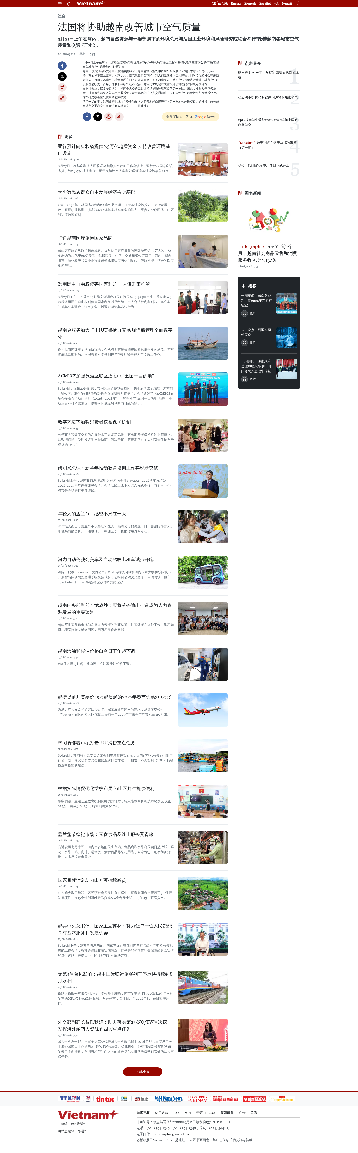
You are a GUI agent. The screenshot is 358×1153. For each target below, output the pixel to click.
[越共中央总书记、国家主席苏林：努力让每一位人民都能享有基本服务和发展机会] (203, 939)
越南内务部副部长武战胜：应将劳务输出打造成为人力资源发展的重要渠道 (115, 609)
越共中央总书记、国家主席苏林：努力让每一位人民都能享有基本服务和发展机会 (115, 929)
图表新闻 (253, 193)
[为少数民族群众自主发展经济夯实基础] (203, 205)
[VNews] (88, 1098)
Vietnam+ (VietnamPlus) (90, 3)
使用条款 (161, 1113)
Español (265, 3)
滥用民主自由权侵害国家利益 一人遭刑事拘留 (104, 284)
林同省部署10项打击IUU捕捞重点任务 (96, 742)
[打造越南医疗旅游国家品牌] (203, 251)
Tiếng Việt (220, 3)
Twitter (62, 76)
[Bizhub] (142, 1098)
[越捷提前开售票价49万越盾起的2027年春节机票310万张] (203, 710)
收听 (253, 313)
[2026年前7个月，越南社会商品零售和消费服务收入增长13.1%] (269, 220)
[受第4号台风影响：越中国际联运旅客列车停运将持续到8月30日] (203, 987)
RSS (176, 1113)
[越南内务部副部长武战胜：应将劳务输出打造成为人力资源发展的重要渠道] (203, 618)
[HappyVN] (282, 1098)
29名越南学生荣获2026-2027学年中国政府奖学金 (268, 122)
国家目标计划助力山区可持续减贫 (92, 880)
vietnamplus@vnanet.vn (171, 1134)
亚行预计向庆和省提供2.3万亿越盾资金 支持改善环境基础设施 (114, 150)
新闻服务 (227, 1113)
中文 (276, 3)
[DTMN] (225, 1098)
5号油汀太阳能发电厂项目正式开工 (263, 165)
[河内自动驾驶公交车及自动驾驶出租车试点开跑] (203, 572)
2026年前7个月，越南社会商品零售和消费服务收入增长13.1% (267, 253)
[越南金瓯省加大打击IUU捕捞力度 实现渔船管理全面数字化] (203, 343)
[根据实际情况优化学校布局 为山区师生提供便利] (203, 801)
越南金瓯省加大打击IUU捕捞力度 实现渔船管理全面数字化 (115, 333)
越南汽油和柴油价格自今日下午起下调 (96, 651)
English (236, 3)
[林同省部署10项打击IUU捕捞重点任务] (203, 755)
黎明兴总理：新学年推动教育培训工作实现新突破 (108, 467)
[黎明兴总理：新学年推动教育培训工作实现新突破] (203, 481)
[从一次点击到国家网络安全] (286, 337)
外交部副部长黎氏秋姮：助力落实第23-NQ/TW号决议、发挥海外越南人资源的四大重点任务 (115, 1026)
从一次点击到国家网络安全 (256, 332)
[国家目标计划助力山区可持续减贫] (203, 893)
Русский (287, 3)
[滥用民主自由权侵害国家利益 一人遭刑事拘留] (203, 297)
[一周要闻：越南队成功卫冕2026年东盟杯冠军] (286, 303)
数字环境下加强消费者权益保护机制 (94, 422)
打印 (62, 87)
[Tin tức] (105, 1098)
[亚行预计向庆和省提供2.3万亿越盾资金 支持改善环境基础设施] (203, 159)
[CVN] (198, 1098)
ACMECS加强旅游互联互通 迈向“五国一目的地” (106, 375)
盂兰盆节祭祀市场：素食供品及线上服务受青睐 (106, 834)
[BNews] (124, 1098)
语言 (199, 1113)
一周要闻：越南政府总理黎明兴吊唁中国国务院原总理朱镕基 (256, 366)
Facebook (62, 65)
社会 (61, 16)
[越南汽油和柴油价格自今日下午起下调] (203, 664)
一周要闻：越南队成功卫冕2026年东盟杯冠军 (256, 301)
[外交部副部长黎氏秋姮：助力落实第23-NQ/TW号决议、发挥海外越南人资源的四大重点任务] (203, 1035)
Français (250, 3)
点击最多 (253, 63)
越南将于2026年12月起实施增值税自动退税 (268, 74)
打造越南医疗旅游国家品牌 (85, 238)
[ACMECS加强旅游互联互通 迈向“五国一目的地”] (203, 389)
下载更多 (142, 1071)
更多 (68, 136)
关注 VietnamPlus (179, 117)
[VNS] (169, 1098)
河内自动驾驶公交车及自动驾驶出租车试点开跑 (106, 559)
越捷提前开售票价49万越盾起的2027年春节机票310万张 (114, 697)
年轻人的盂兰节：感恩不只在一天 (92, 513)
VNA (211, 1113)
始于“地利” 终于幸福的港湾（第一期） (267, 145)
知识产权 (143, 1113)
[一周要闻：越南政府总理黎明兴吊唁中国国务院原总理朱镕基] (286, 369)
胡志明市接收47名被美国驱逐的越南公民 (268, 97)
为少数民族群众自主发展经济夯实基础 (96, 192)
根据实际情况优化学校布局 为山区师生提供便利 (106, 788)
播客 (252, 286)
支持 (188, 1113)
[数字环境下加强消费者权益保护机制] (203, 435)
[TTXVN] (70, 1098)
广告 (242, 1113)
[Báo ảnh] (255, 1098)
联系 (254, 1113)
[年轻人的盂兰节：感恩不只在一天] (203, 526)
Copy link (62, 98)
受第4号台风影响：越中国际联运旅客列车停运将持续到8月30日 (115, 977)
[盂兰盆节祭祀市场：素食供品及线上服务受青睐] (203, 847)
